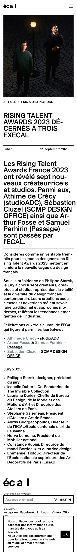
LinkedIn (43, 512)
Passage (14, 347)
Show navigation (71, 6)
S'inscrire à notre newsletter (17, 493)
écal (16, 482)
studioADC (49, 338)
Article (9, 102)
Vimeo (56, 512)
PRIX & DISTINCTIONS (37, 102)
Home (9, 6)
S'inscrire (62, 499)
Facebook (27, 512)
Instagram (10, 512)
